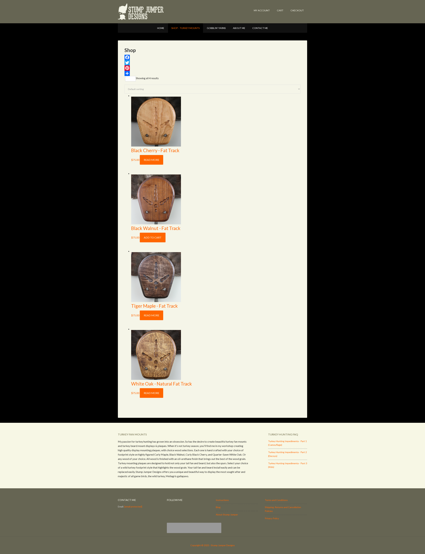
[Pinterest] (212, 68)
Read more (151, 159)
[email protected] (133, 506)
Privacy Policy (272, 518)
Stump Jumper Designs (223, 545)
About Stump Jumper (227, 514)
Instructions (222, 500)
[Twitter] (212, 62)
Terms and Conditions (276, 500)
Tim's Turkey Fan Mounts (151, 11)
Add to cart (153, 237)
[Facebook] (212, 57)
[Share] (212, 73)
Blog (218, 507)
